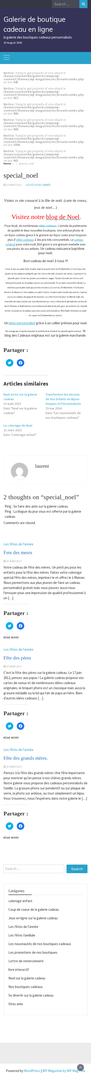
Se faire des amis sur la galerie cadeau (40, 506)
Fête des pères (17, 658)
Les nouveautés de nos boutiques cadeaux (39, 944)
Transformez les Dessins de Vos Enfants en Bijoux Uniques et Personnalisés (63, 399)
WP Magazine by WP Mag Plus (63, 1070)
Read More (11, 637)
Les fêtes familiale (21, 935)
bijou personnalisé (22, 323)
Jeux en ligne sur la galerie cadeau (33, 918)
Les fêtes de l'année (38, 185)
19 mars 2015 (14, 185)
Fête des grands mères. (26, 758)
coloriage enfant (20, 901)
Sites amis (15, 1004)
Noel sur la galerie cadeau (26, 978)
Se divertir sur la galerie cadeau (30, 995)
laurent (42, 466)
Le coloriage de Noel (18, 425)
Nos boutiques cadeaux (25, 987)
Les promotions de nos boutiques (32, 952)
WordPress (32, 1070)
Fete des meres (18, 552)
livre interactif (18, 969)
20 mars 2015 (14, 561)
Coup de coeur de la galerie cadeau (33, 909)
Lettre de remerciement (26, 961)
